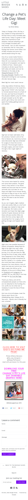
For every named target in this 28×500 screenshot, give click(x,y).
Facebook (7, 272)
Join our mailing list (14, 478)
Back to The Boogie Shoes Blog (15, 466)
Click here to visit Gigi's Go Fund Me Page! (14, 349)
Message (4, 437)
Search (14, 473)
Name (3, 424)
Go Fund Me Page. (16, 276)
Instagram (16, 272)
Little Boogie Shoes (6, 4)
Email (3, 430)
